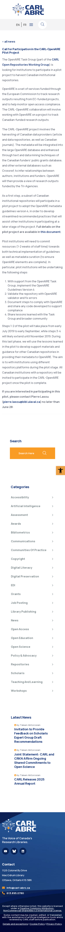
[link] (60, 470)
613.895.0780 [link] (15, 893)
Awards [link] (16, 524)
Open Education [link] (22, 638)
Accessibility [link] (20, 497)
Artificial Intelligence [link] (25, 506)
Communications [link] (23, 541)
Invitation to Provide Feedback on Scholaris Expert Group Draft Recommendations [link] (31, 735)
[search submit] (44, 453)
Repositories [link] (20, 664)
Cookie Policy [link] (37, 923)
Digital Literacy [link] (21, 568)
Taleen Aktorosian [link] (30, 725)
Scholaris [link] (17, 673)
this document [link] (50, 232)
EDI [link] (13, 585)
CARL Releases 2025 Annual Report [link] (29, 781)
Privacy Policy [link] (54, 923)
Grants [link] (16, 594)
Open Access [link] (20, 629)
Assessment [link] (19, 515)
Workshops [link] (19, 691)
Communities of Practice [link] (28, 550)
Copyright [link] (18, 559)
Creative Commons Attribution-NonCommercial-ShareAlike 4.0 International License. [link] (32, 909)
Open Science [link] (20, 647)
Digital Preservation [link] (25, 576)
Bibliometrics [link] (20, 532)
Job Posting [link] (19, 603)
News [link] (14, 620)
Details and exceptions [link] (15, 923)
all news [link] (8, 41)
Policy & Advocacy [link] (24, 655)
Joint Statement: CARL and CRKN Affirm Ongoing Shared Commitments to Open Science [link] (34, 760)
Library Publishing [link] (23, 611)
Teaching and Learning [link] (26, 682)
